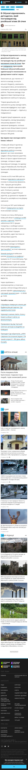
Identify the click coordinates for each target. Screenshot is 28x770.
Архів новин (18, 728)
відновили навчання (16, 179)
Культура (18, 687)
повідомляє (8, 66)
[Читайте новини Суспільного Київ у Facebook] (2, 746)
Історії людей (19, 708)
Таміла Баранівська (10, 25)
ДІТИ (8, 7)
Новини (3, 675)
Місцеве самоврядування (20, 704)
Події (17, 9)
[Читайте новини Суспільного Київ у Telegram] (8, 746)
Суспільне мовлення (4, 731)
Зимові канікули (7, 253)
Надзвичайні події (21, 693)
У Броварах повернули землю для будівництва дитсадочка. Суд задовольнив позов (13, 307)
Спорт (3, 717)
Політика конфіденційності (7, 735)
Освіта (17, 690)
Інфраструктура (20, 698)
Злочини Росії (5, 713)
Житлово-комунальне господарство (5, 700)
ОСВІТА (12, 7)
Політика (4, 710)
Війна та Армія (19, 717)
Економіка (4, 690)
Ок (14, 766)
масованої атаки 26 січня (11, 63)
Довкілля (4, 695)
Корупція (18, 685)
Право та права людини (6, 704)
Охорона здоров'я (20, 695)
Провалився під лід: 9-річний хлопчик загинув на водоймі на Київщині (12, 327)
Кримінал (4, 687)
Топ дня (17, 720)
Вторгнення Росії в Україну (8, 9)
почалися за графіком (14, 256)
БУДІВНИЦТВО (19, 7)
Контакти (4, 728)
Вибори (3, 693)
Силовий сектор (6, 708)
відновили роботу (7, 150)
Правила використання (19, 731)
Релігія (17, 710)
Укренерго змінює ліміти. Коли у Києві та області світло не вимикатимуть (13, 317)
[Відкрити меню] (26, 2)
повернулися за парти (15, 208)
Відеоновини (5, 720)
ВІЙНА (3, 7)
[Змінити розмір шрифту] (25, 29)
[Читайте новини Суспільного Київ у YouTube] (5, 746)
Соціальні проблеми (18, 714)
